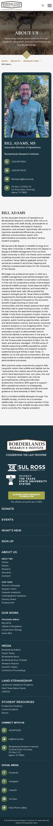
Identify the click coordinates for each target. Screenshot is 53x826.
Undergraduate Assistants (14, 596)
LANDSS (6, 691)
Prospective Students (12, 706)
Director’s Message (11, 585)
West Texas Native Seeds (14, 688)
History (5, 562)
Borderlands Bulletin (11, 650)
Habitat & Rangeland (11, 626)
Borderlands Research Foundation (29, 495)
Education (6, 572)
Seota (35, 823)
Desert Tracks (8, 653)
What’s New (11, 530)
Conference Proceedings (13, 670)
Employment (8, 602)
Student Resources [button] (18, 702)
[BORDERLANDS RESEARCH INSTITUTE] (11, 5)
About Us (9, 552)
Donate (8, 508)
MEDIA (6, 645)
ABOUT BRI (7, 559)
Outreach (6, 576)
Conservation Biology (12, 630)
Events (7, 519)
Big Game (6, 623)
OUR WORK (10, 612)
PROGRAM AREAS (10, 619)
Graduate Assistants (11, 592)
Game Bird (7, 633)
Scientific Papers (10, 667)
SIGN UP (7, 541)
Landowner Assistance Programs (17, 685)
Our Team (7, 582)
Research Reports (10, 663)
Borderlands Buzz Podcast (14, 660)
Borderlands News (10, 656)
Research (6, 569)
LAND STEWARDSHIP (17, 680)
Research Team (9, 589)
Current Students (10, 709)
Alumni (5, 713)
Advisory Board (9, 599)
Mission (5, 565)
